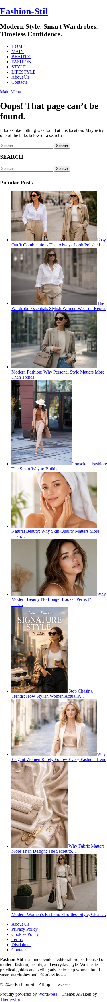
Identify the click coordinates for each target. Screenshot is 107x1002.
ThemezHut (10, 999)
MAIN (17, 51)
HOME (18, 46)
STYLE (18, 66)
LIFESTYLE (23, 72)
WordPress (47, 994)
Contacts (19, 82)
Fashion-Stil (24, 11)
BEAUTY (21, 56)
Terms (17, 939)
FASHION (21, 61)
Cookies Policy (25, 934)
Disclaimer (21, 944)
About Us (20, 77)
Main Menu (10, 91)
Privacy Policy (24, 929)
